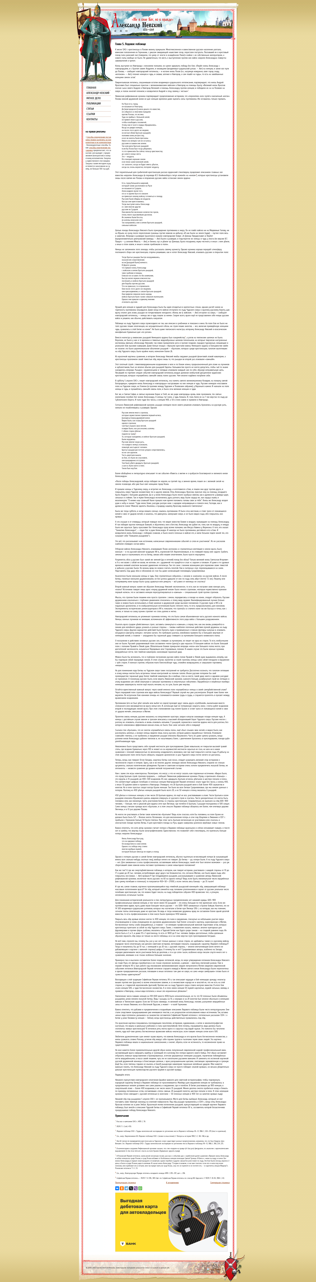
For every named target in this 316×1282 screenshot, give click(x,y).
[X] (131, 1188)
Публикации (93, 103)
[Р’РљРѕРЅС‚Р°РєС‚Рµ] (117, 1188)
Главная (91, 87)
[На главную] (115, 31)
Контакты (92, 119)
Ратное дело (93, 98)
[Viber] (136, 1188)
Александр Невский (97, 93)
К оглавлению (172, 1182)
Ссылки (90, 114)
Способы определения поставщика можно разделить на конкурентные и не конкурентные (98, 140)
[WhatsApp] (140, 1188)
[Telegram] (126, 1188)
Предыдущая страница (125, 1182)
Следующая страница (220, 1182)
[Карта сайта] (120, 31)
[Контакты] (126, 31)
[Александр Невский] (142, 28)
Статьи (90, 108)
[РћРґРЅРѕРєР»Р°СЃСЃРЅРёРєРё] (122, 1188)
